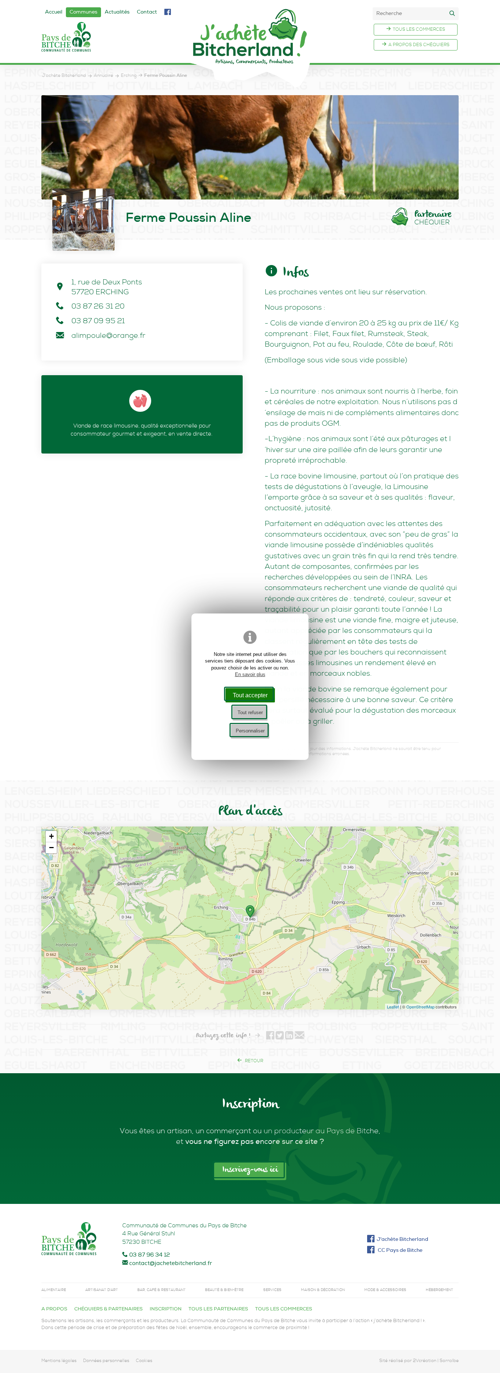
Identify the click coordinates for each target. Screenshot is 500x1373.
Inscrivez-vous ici (250, 1169)
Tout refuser (250, 712)
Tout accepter (250, 695)
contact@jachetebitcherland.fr (170, 1263)
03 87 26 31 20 (97, 307)
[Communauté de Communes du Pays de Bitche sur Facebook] (167, 12)
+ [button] (51, 836)
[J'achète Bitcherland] (250, 48)
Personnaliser (250, 731)
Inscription (166, 1309)
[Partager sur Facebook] (270, 1036)
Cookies (144, 1361)
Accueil (53, 12)
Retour (253, 1061)
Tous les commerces (419, 30)
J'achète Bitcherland (402, 1239)
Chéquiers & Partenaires (108, 1309)
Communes (83, 12)
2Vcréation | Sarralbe (436, 1361)
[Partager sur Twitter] (280, 1036)
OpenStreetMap (420, 1007)
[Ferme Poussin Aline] (250, 147)
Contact (147, 12)
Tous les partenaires (218, 1309)
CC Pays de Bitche (399, 1250)
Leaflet (393, 1007)
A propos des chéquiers (418, 45)
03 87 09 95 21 (98, 321)
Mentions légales (59, 1361)
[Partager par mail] (299, 1036)
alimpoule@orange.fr (108, 336)
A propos (54, 1309)
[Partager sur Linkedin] (289, 1036)
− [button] (51, 847)
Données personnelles (106, 1361)
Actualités (117, 12)
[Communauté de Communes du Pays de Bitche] (68, 1240)
